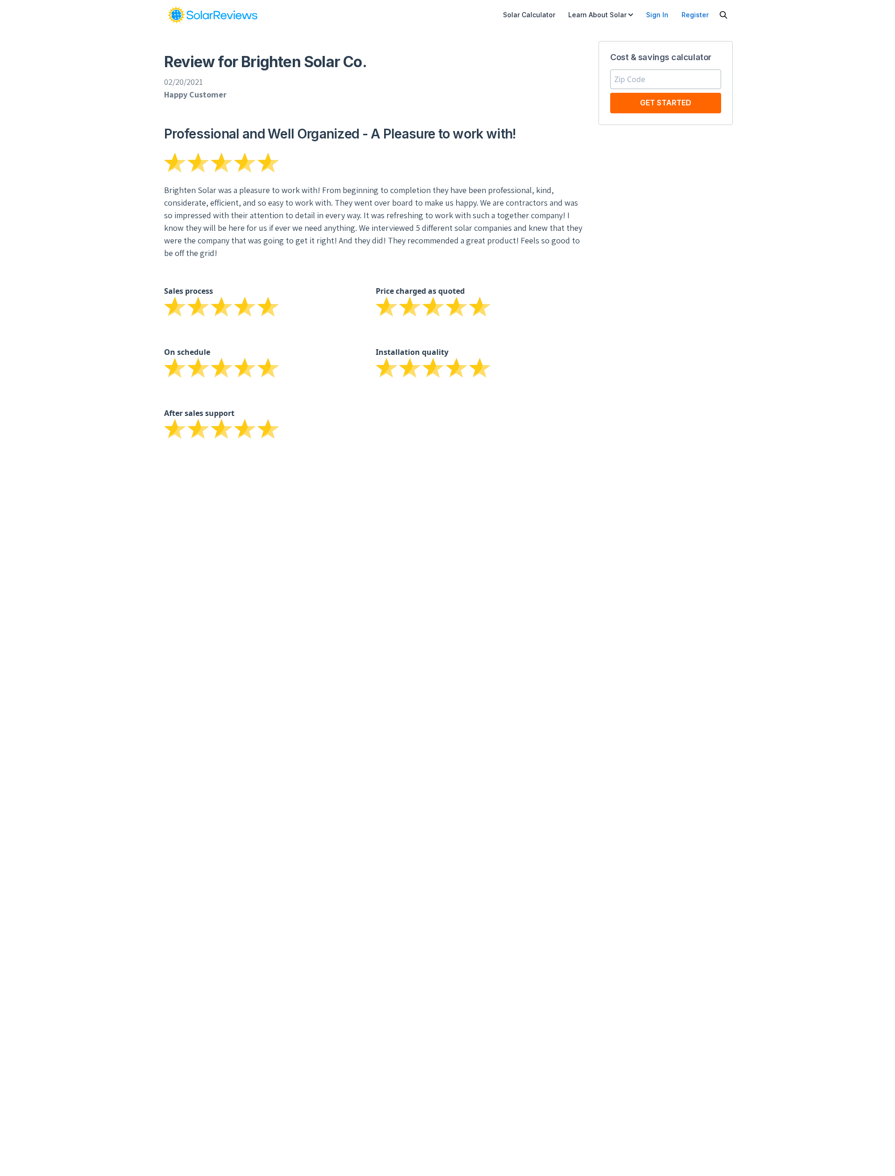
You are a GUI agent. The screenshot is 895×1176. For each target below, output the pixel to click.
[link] (212, 15)
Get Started (665, 102)
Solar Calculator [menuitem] (529, 15)
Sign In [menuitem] (657, 15)
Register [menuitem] (695, 15)
